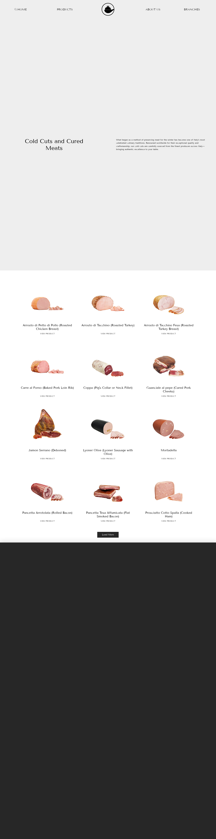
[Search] (15, 9)
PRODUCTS (65, 9)
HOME (22, 9)
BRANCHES (192, 9)
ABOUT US (153, 9)
